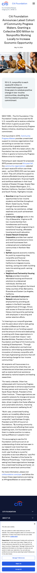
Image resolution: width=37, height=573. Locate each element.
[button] (18, 512)
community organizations (15, 166)
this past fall (28, 163)
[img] (33, 3)
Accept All (18, 569)
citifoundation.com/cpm (12, 474)
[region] (18, 547)
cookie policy (14, 536)
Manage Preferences (18, 558)
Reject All (18, 563)
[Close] (34, 524)
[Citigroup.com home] (18, 504)
